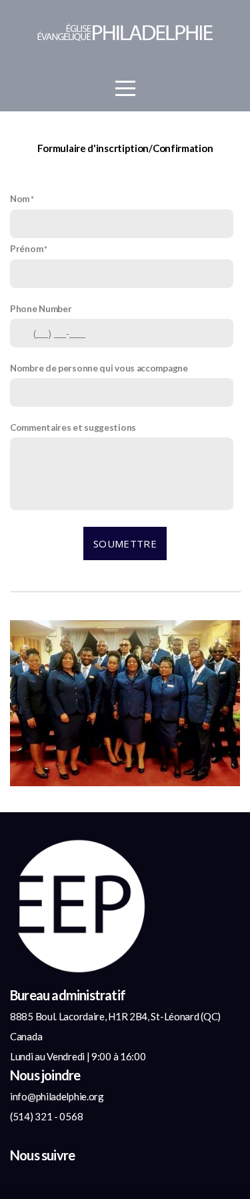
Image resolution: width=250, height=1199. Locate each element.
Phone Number (40, 308)
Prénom (26, 248)
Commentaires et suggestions (73, 427)
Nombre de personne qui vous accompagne (99, 368)
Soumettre (125, 543)
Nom (19, 198)
